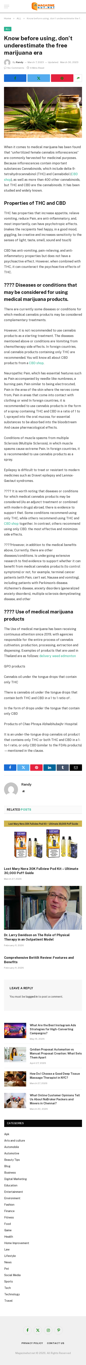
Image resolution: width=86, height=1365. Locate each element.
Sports (8, 1281)
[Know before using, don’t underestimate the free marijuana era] (43, 112)
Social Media (12, 1275)
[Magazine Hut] (43, 6)
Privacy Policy (32, 1343)
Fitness (9, 1217)
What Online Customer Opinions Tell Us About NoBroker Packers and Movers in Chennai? (55, 1099)
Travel (8, 1300)
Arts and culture (14, 1140)
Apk (6, 1134)
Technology (12, 1294)
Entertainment (13, 1191)
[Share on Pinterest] (62, 78)
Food (7, 1223)
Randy (19, 62)
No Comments (15, 67)
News (8, 1262)
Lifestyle (10, 1255)
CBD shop (36, 363)
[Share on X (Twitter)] (38, 78)
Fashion (9, 1204)
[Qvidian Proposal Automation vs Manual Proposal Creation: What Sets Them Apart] (15, 1054)
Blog (7, 1166)
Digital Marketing (15, 1179)
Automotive (11, 1153)
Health (8, 1236)
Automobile (11, 1147)
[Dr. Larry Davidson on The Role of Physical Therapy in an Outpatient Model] (43, 908)
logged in (32, 996)
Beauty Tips (12, 1159)
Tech (7, 1288)
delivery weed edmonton (57, 656)
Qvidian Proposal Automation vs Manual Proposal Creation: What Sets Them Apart (56, 1053)
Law (7, 1249)
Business (10, 1172)
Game (8, 1230)
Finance (9, 1211)
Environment (12, 1198)
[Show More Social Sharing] (78, 78)
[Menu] (6, 6)
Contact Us (55, 1343)
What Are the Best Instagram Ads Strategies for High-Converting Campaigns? (53, 1029)
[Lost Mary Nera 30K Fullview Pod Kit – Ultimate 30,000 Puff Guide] (43, 841)
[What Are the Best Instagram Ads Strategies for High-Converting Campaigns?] (15, 1030)
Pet (6, 1268)
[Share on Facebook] (15, 78)
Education (10, 1185)
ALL (8, 29)
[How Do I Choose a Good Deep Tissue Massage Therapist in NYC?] (15, 1079)
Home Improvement (16, 1243)
